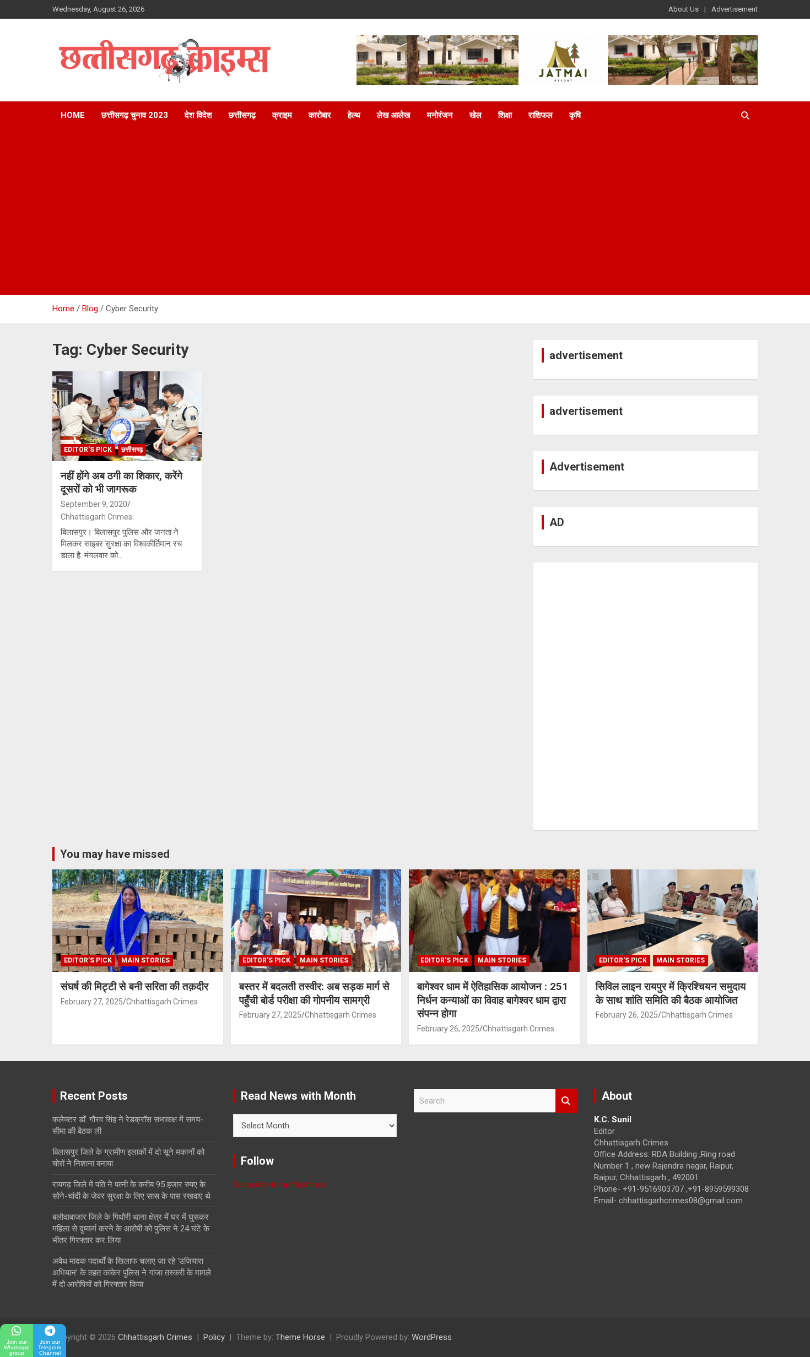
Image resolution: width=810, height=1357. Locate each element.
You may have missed (115, 854)
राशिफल (540, 115)
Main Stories (145, 960)
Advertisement (734, 9)
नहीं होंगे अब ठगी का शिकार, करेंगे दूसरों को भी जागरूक (121, 482)
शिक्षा (505, 115)
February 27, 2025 (92, 1001)
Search (566, 1101)
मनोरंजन (440, 115)
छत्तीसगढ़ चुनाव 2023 (134, 115)
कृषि (575, 115)
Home (73, 115)
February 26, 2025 (448, 1028)
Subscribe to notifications (279, 1185)
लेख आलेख (394, 115)
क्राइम (282, 115)
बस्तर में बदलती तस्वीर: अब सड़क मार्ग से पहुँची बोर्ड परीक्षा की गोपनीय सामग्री (314, 993)
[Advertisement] (405, 212)
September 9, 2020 (94, 504)
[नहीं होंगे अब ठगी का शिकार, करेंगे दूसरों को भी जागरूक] (127, 416)
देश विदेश (198, 115)
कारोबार (320, 115)
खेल (475, 115)
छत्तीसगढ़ (242, 115)
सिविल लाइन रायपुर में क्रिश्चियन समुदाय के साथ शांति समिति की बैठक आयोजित (671, 993)
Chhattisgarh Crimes (96, 516)
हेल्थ (354, 115)
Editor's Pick (88, 449)
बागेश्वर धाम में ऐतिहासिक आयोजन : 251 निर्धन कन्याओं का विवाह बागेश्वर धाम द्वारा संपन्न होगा (492, 1000)
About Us (683, 9)
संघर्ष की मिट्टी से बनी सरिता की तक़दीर (134, 986)
